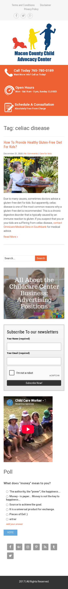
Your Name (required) (18, 338)
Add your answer (14, 524)
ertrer (13, 519)
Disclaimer (45, 5)
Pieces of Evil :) (18, 514)
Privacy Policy (31, 9)
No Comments (31, 153)
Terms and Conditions (23, 5)
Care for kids (46, 153)
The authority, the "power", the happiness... (34, 491)
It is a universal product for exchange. (32, 509)
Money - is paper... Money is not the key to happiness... (32, 498)
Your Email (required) (18, 353)
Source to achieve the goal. (25, 504)
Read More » (11, 236)
